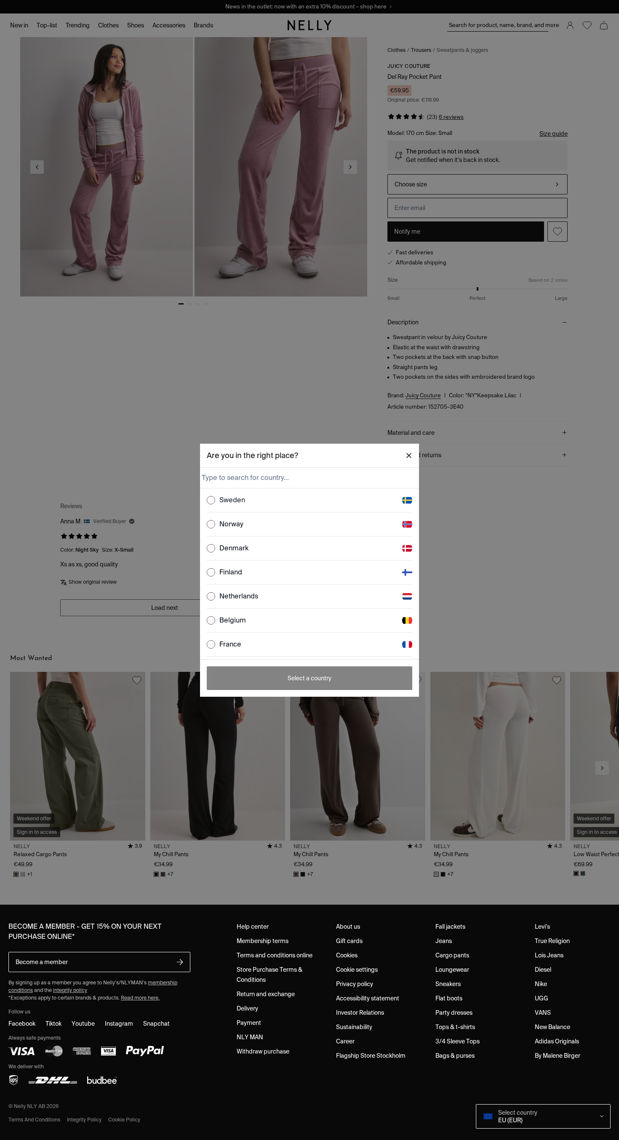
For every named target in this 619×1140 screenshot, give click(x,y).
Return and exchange (266, 994)
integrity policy (70, 990)
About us (348, 926)
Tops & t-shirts (455, 1027)
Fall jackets (450, 926)
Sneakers (448, 984)
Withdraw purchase (263, 1051)
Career (345, 1041)
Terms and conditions (34, 1119)
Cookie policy (124, 1119)
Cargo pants (452, 955)
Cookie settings (357, 969)
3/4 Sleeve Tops (457, 1041)
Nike (541, 984)
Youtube (83, 1023)
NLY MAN (250, 1037)
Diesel (543, 969)
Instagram (119, 1023)
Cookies (347, 955)
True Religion (552, 941)
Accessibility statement (367, 998)
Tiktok (53, 1023)
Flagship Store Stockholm (371, 1055)
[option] (309, 500)
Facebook (21, 1023)
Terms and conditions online (274, 955)
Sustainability (354, 1027)
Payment (249, 1023)
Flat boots (448, 998)
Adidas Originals (557, 1041)
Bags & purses (455, 1055)
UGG (541, 998)
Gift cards (349, 941)
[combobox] (309, 478)
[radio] (211, 500)
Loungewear (452, 969)
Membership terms (262, 941)
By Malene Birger (557, 1055)
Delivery (247, 1008)
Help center (253, 926)
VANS (543, 1012)
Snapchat (156, 1023)
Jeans (443, 941)
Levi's (542, 926)
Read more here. (140, 997)
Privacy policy (354, 984)
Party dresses (453, 1012)
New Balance (552, 1027)
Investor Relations (360, 1012)
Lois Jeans (549, 955)
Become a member (42, 962)
